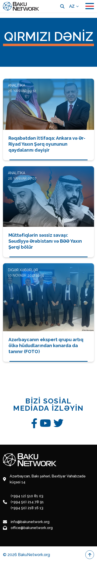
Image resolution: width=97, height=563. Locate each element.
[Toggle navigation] (89, 6)
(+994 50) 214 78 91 (27, 502)
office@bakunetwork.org (32, 528)
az (72, 6)
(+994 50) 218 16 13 (27, 508)
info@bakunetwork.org (30, 522)
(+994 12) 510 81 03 (27, 496)
